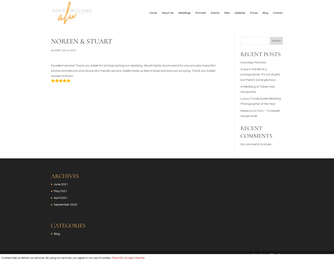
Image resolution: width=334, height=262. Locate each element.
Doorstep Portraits (253, 62)
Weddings (184, 13)
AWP (57, 50)
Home (153, 13)
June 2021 (61, 184)
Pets (227, 13)
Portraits (200, 13)
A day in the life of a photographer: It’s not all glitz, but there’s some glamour (260, 74)
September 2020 (65, 204)
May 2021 (60, 191)
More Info (117, 258)
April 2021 (61, 197)
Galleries (240, 13)
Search (276, 40)
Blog (265, 13)
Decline (140, 258)
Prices (254, 13)
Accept (129, 258)
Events (215, 13)
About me (168, 13)
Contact (278, 13)
